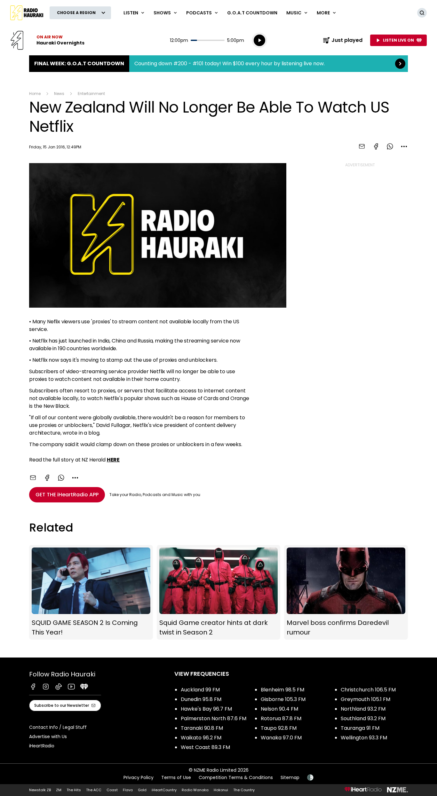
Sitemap (290, 777)
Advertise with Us (48, 736)
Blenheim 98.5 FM (282, 689)
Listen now (47, 40)
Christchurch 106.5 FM (368, 689)
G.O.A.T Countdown (252, 13)
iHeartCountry (164, 789)
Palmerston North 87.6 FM (213, 718)
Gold (142, 789)
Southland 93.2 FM (363, 718)
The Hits (74, 789)
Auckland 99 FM (200, 689)
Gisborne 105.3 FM (283, 699)
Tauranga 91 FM (360, 728)
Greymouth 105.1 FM (365, 699)
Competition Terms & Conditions (236, 777)
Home (35, 93)
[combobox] (404, 146)
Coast (112, 789)
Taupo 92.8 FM (279, 728)
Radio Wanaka (195, 789)
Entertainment (91, 93)
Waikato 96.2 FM (201, 737)
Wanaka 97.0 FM (281, 737)
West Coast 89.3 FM (205, 747)
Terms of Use (176, 777)
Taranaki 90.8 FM (202, 728)
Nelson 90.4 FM (279, 709)
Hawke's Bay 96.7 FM (206, 709)
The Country (244, 789)
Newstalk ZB (40, 789)
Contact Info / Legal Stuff (58, 727)
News (59, 93)
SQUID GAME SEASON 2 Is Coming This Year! (91, 592)
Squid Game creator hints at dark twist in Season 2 (219, 592)
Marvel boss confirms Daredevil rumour (346, 592)
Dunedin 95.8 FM (201, 699)
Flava (128, 789)
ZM (58, 789)
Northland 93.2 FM (363, 709)
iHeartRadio (41, 746)
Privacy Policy (138, 777)
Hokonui (221, 789)
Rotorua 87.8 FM (281, 718)
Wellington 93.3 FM (364, 737)
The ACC (93, 789)
